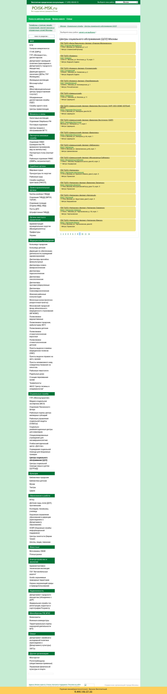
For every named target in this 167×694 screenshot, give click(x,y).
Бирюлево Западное (73, 185)
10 (82, 234)
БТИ (31, 45)
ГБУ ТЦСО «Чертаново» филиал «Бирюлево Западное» (82, 183)
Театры (33, 487)
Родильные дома (37, 374)
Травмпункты (35, 383)
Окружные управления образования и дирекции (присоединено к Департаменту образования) (40, 520)
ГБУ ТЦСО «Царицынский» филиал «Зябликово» (79, 145)
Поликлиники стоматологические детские (38, 342)
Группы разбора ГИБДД (40, 194)
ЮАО (62, 95)
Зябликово (69, 147)
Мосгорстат (35, 658)
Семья (32, 634)
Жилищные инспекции (39, 80)
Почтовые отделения (38, 125)
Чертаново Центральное (74, 172)
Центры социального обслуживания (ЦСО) (100, 26)
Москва (63, 26)
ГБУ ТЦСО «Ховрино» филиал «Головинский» (78, 68)
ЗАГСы (32, 649)
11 (86, 234)
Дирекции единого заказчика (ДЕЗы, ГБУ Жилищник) (39, 74)
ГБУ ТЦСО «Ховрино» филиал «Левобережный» (79, 81)
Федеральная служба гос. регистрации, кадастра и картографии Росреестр (40, 605)
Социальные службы (75, 26)
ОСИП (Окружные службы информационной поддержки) (40, 530)
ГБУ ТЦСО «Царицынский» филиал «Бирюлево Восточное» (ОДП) (86, 120)
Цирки (32, 491)
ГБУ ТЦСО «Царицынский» (71, 93)
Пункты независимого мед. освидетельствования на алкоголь (41, 364)
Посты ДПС (34, 209)
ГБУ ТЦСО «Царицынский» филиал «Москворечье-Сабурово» (85, 158)
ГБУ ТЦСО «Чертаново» (69, 170)
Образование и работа (40, 496)
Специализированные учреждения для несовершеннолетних (39, 437)
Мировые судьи (36, 170)
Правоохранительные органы (39, 188)
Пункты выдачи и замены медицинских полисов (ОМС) (41, 350)
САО (62, 58)
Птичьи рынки (36, 554)
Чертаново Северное (73, 210)
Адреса (31, 684)
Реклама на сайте (74, 684)
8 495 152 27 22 (83, 691)
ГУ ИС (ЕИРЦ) (35, 52)
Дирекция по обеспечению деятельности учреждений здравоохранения (41, 253)
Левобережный (70, 83)
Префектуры (35, 232)
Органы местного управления (38, 218)
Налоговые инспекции (39, 118)
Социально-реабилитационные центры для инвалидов (41, 429)
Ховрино (68, 58)
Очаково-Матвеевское (73, 45)
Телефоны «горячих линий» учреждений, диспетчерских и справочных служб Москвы (41, 27)
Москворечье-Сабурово (74, 160)
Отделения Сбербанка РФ (40, 121)
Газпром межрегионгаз (39, 48)
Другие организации (39, 653)
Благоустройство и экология (38, 560)
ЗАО (62, 45)
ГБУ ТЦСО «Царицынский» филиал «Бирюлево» (79, 133)
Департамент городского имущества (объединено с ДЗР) (41, 597)
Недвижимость (37, 591)
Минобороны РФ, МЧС (40, 613)
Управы (33, 235)
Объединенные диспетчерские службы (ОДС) (39, 100)
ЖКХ (32, 41)
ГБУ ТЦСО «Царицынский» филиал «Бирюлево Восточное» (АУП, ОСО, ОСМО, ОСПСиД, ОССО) (95, 107)
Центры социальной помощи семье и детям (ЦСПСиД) (39, 466)
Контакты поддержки (59, 684)
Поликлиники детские (39, 328)
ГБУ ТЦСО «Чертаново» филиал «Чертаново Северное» (82, 208)
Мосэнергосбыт (36, 83)
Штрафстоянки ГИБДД (39, 212)
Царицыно (69, 95)
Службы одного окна (38, 106)
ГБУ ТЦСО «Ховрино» (68, 56)
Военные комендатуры (39, 620)
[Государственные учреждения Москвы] (44, 13)
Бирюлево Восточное (73, 110)
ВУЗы (32, 500)
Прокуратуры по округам (40, 173)
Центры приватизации (39, 109)
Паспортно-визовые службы (39, 136)
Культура (34, 473)
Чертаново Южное (72, 222)
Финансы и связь (37, 114)
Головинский (70, 70)
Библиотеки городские (39, 477)
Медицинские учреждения (42, 240)
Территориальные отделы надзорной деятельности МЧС (41, 626)
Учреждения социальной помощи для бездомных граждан (40, 451)
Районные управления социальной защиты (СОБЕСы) (39, 421)
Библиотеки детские (38, 481)
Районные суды (36, 177)
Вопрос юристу (58, 19)
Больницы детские (37, 248)
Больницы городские (38, 244)
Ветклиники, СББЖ (38, 551)
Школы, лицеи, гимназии (40, 542)
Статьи (69, 19)
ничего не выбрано (87, 32)
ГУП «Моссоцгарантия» (40, 398)
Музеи (32, 484)
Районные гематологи (39, 371)
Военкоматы (35, 617)
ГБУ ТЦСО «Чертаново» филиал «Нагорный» (78, 195)
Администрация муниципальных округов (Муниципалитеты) (40, 226)
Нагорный (69, 197)
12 (89, 234)
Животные (34, 547)
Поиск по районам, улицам (40, 19)
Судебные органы (38, 166)
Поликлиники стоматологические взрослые (38, 334)
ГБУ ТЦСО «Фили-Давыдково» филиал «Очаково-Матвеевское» (86, 43)
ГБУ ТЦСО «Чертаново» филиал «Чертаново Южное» (81, 220)
